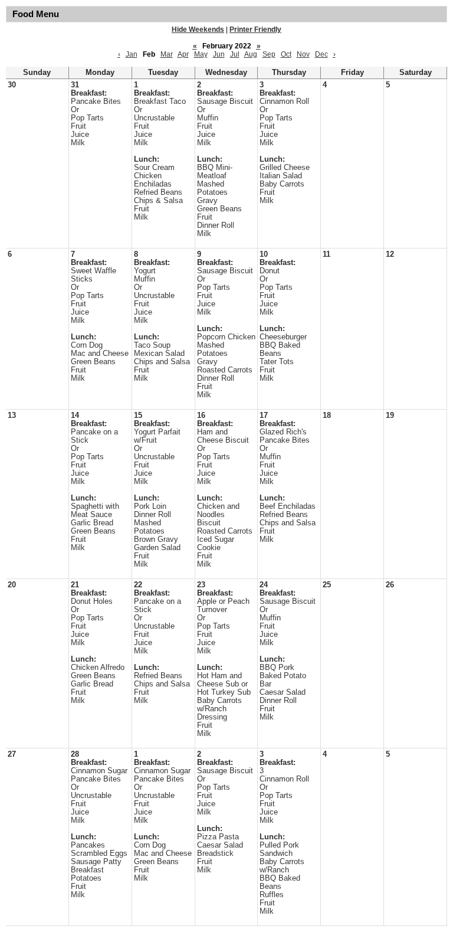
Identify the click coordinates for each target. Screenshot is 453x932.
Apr (183, 54)
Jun (219, 54)
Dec (321, 54)
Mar (166, 54)
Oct (286, 54)
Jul (234, 54)
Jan (131, 54)
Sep (268, 54)
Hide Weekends (198, 29)
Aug (250, 54)
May (201, 54)
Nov (303, 54)
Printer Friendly (255, 29)
